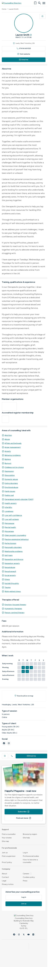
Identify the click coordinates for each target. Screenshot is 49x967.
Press (25, 881)
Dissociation (10, 475)
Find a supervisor (8, 856)
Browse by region (30, 834)
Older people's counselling (15, 535)
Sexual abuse (10, 567)
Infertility (8, 507)
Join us (5, 852)
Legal (4, 881)
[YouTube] (28, 934)
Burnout (8, 463)
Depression (9, 471)
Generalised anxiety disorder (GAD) (19, 499)
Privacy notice (7, 884)
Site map (5, 841)
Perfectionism (10, 543)
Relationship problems (14, 551)
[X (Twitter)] (24, 934)
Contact (5, 877)
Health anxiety (11, 503)
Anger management (13, 447)
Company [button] (6, 869)
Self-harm (9, 555)
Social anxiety (10, 575)
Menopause (9, 523)
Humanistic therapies (13, 608)
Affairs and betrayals (13, 443)
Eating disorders (11, 483)
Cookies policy (29, 877)
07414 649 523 (24, 48)
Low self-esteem (12, 519)
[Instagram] (9, 743)
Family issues (10, 491)
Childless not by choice (14, 467)
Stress (7, 579)
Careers (27, 874)
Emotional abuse (11, 487)
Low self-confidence (13, 515)
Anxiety (8, 451)
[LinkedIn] (33, 934)
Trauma (7, 587)
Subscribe (24, 811)
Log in (25, 852)
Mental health (10, 527)
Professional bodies (31, 856)
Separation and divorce (14, 559)
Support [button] (5, 829)
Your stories (7, 838)
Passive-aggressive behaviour (17, 539)
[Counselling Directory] (13, 3)
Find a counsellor (9, 834)
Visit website (23, 54)
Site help (26, 838)
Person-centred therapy (14, 612)
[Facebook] (4, 743)
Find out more (23, 818)
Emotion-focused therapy (15, 604)
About (4, 874)
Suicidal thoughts (12, 583)
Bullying (8, 459)
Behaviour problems (13, 455)
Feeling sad (9, 495)
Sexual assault (10, 571)
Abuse (7, 439)
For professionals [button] (9, 848)
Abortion (8, 435)
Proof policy (7, 862)
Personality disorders (13, 547)
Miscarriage (9, 531)
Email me (23, 59)
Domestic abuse (11, 479)
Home (4, 9)
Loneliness (9, 511)
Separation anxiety (12, 563)
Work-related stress (13, 591)
